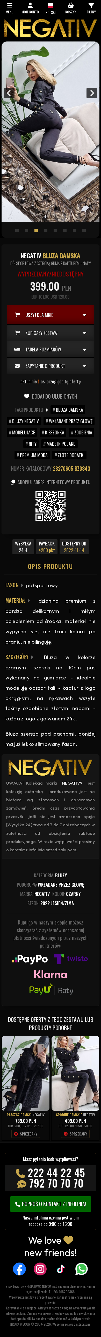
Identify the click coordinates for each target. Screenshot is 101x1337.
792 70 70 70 (56, 1183)
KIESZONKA (54, 432)
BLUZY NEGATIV (25, 421)
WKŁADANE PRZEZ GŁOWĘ (70, 421)
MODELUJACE (23, 432)
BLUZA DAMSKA (69, 409)
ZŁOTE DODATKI (71, 455)
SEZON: (50, 903)
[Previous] (9, 93)
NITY (33, 443)
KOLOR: (66, 893)
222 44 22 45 (56, 1172)
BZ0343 (82, 468)
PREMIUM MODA (34, 455)
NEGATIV (38, 1114)
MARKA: (35, 893)
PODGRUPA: (50, 884)
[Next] (91, 93)
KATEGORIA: (50, 875)
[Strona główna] (50, 36)
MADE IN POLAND (61, 443)
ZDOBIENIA (83, 432)
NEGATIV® (72, 783)
